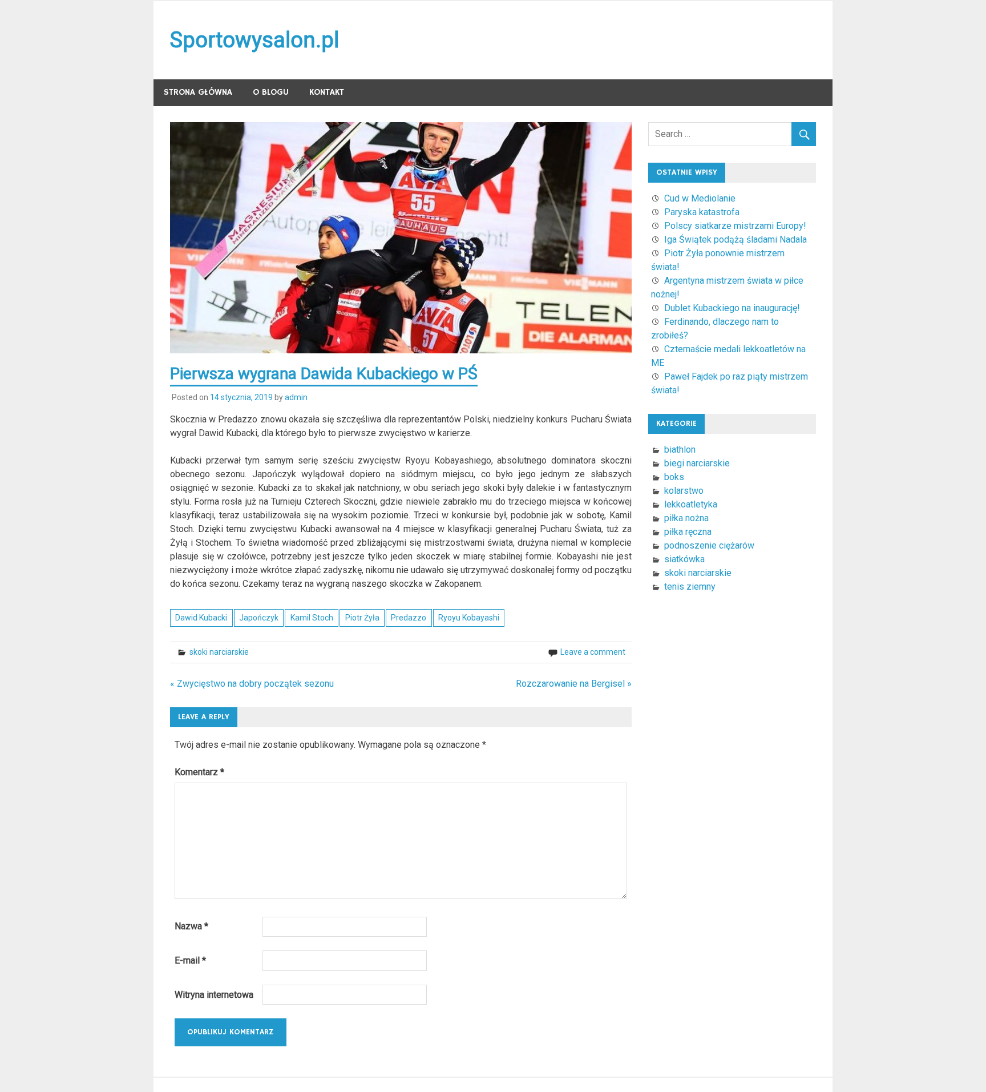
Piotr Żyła (362, 617)
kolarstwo (684, 490)
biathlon (680, 449)
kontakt (326, 92)
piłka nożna (686, 518)
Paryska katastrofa (702, 212)
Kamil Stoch (311, 617)
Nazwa (191, 926)
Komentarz (199, 772)
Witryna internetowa (214, 994)
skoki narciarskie (219, 651)
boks (674, 477)
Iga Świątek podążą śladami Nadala (735, 239)
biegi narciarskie (697, 463)
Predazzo (408, 617)
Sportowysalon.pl (254, 40)
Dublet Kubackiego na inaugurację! (732, 308)
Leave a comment (592, 651)
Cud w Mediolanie (700, 198)
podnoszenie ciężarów (709, 545)
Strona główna (198, 92)
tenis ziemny (690, 586)
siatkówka (684, 559)
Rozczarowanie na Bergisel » (574, 683)
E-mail (190, 960)
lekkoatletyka (690, 504)
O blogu (271, 92)
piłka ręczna (688, 531)
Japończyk (258, 617)
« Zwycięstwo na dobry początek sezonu (252, 683)
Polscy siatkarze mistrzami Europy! (735, 225)
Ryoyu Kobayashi (468, 617)
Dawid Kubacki (201, 617)
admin (296, 397)
